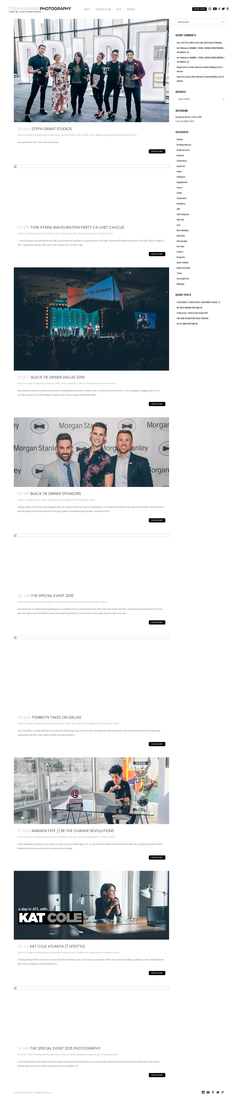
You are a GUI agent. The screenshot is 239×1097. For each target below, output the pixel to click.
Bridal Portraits (183, 150)
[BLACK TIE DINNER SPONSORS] (91, 452)
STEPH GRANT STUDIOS (52, 128)
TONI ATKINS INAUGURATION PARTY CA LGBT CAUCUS (77, 227)
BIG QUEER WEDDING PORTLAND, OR (189, 307)
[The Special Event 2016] (91, 561)
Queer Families (183, 262)
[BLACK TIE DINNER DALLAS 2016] (91, 319)
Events (73, 135)
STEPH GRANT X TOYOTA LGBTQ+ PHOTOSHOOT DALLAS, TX (198, 302)
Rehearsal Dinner (184, 268)
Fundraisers (67, 233)
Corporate (65, 135)
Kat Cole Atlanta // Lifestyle (57, 946)
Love (78, 233)
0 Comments (125, 135)
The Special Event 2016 (52, 595)
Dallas (58, 383)
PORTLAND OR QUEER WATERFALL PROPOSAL (192, 318)
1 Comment (101, 233)
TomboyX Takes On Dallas (56, 717)
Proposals (181, 257)
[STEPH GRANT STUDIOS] (91, 70)
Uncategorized (183, 278)
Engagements (182, 182)
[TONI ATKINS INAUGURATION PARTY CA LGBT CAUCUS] (91, 193)
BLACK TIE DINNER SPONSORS (55, 493)
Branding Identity (42, 135)
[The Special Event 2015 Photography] (91, 1014)
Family (179, 193)
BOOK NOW (199, 9)
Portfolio (85, 135)
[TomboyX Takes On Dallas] (91, 673)
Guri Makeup (181, 48)
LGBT (78, 135)
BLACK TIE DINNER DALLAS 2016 (58, 377)
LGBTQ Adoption (183, 214)
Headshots (63, 837)
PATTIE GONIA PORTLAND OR (187, 324)
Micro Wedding (182, 230)
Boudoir (180, 139)
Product (180, 252)
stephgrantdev (112, 135)
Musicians (181, 236)
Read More (157, 151)
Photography (182, 241)
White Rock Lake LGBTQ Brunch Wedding (206, 43)
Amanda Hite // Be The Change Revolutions (73, 830)
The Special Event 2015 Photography (65, 1048)
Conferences (55, 135)
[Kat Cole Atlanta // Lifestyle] (91, 905)
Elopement (181, 177)
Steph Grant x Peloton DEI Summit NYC (192, 313)
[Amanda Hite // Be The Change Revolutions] (91, 790)
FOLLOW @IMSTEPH (185, 121)
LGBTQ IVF (180, 220)
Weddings (99, 135)
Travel (92, 135)
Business (180, 155)
